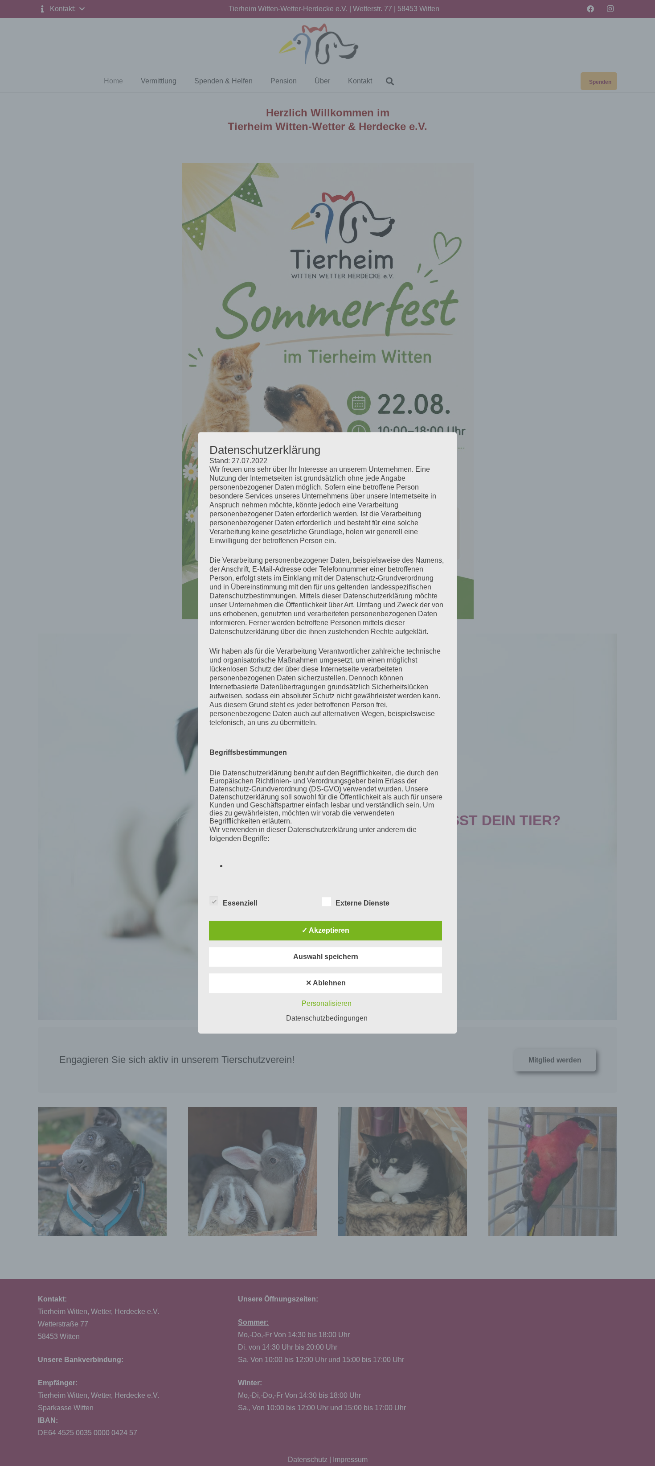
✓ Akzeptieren (325, 931)
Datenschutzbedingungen (327, 1018)
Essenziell (240, 903)
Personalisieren (327, 1004)
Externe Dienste (362, 903)
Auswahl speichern (325, 957)
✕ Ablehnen (326, 983)
